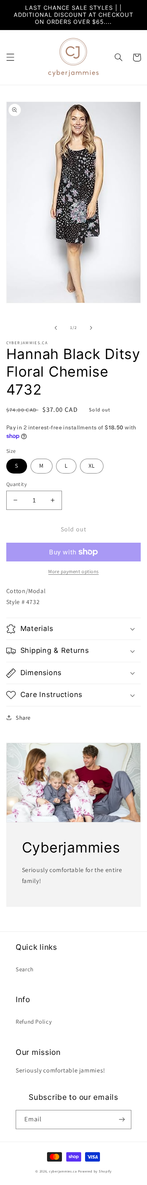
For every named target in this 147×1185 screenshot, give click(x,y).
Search (25, 969)
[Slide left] (55, 327)
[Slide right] (91, 327)
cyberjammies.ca (63, 1171)
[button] (10, 57)
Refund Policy (34, 1021)
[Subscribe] (122, 1119)
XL (92, 465)
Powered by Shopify (95, 1171)
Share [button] (23, 717)
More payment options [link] (73, 571)
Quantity (16, 484)
